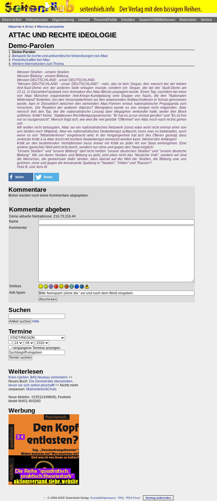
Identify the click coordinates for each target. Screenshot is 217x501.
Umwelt (84, 20)
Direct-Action (12, 20)
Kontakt (95, 497)
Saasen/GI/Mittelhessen (157, 20)
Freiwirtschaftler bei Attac (31, 60)
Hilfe (35, 321)
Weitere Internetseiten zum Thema (38, 64)
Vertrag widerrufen (158, 497)
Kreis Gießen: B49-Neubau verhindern (38, 377)
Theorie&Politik (105, 20)
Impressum (108, 497)
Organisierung (63, 20)
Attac (29, 27)
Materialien (188, 20)
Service (206, 20)
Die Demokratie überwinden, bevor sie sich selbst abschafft (40, 383)
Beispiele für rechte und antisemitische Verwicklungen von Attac (60, 56)
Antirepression (37, 20)
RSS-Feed (133, 497)
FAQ (121, 497)
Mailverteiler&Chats (41, 389)
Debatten (128, 20)
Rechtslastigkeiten (50, 27)
